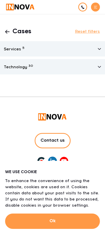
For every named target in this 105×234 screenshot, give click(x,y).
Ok (52, 221)
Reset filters (87, 31)
